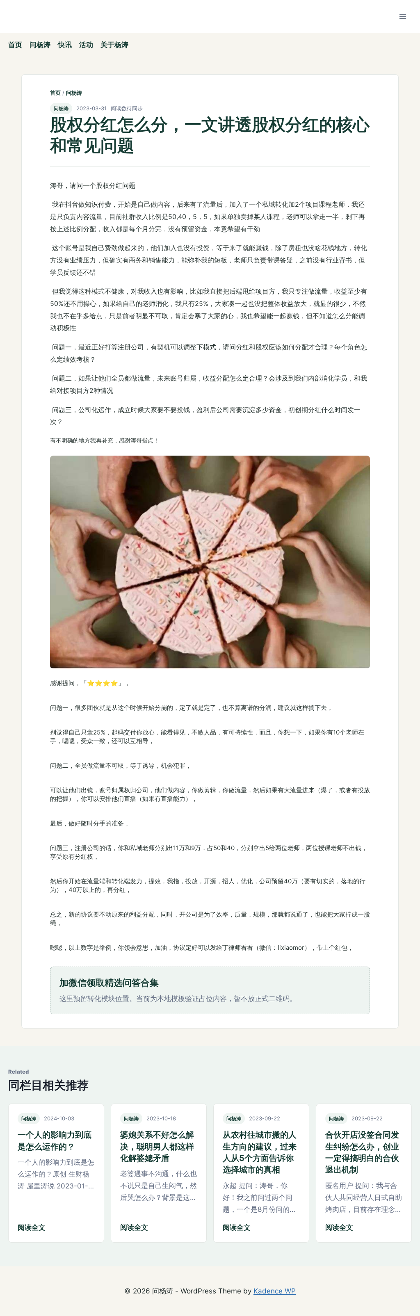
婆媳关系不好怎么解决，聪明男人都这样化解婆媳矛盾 (157, 1146)
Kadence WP (274, 1291)
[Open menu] (402, 16)
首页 (15, 45)
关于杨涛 (114, 45)
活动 (86, 45)
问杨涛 (40, 45)
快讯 (65, 45)
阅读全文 (32, 1227)
